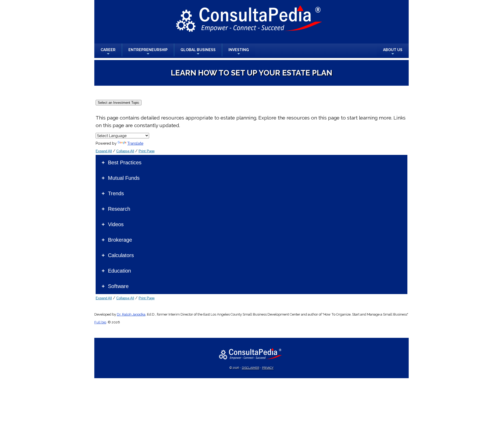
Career (108, 52)
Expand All (104, 151)
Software (118, 286)
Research (119, 209)
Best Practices (124, 162)
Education (119, 271)
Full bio (100, 322)
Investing (238, 52)
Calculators (121, 255)
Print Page (147, 151)
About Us (392, 52)
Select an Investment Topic (118, 103)
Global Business (198, 52)
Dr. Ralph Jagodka (131, 314)
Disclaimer (250, 368)
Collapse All (125, 151)
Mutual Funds (124, 178)
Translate (135, 143)
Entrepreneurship (148, 52)
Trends (116, 193)
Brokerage (120, 240)
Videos (116, 224)
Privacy (268, 368)
